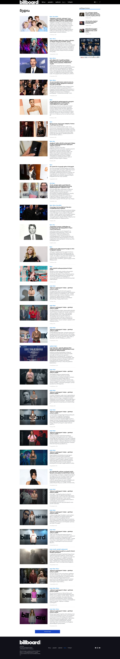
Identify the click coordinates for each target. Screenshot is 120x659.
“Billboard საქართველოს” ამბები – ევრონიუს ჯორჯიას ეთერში (61, 288)
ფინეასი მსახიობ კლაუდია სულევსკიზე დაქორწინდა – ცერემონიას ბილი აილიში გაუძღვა (91, 30)
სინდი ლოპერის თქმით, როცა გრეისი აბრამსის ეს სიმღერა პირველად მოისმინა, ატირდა (62, 41)
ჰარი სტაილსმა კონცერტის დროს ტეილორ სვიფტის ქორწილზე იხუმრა (91, 22)
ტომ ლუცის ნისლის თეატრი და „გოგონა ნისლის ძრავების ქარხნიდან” (62, 551)
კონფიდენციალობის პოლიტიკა (27, 648)
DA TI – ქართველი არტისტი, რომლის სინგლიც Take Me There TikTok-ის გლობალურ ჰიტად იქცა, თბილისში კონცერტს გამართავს (92, 14)
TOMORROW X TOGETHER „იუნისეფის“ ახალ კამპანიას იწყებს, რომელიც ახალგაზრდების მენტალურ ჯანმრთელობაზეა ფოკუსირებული (61, 20)
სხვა (54, 141)
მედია (51, 16)
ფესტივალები (64, 549)
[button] (96, 2)
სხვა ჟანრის (55, 16)
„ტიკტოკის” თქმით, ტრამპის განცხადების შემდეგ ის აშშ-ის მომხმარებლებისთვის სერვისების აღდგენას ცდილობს (62, 144)
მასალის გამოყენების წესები (26, 647)
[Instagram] (97, 647)
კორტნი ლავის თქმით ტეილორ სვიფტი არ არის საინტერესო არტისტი (62, 249)
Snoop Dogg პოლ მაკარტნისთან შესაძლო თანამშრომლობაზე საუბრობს (60, 208)
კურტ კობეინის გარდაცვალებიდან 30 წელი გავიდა (61, 269)
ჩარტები (70, 647)
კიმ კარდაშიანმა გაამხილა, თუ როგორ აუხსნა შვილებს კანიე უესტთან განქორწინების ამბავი (62, 472)
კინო (51, 183)
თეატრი (54, 549)
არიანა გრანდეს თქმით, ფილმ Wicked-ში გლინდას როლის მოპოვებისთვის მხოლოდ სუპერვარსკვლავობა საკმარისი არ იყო (61, 186)
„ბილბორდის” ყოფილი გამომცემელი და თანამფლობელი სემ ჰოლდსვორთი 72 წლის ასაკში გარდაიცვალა (61, 228)
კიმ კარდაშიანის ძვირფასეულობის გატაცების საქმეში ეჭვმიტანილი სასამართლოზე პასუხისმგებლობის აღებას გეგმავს (62, 103)
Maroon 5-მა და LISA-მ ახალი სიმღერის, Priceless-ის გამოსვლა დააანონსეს (62, 124)
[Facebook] (95, 647)
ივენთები (52, 346)
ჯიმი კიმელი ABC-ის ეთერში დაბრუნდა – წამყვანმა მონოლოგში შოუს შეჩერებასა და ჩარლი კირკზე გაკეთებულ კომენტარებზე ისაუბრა (61, 61)
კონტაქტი (22, 646)
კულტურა (59, 549)
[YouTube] (99, 647)
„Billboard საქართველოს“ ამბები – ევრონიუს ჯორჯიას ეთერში (61, 571)
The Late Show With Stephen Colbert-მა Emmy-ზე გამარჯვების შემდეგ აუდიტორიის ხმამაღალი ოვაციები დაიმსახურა (61, 83)
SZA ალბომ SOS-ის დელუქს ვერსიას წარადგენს (62, 166)
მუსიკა (54, 38)
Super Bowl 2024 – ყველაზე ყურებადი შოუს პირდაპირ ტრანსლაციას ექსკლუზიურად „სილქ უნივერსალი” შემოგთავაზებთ (62, 349)
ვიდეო (51, 305)
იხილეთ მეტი (47, 631)
